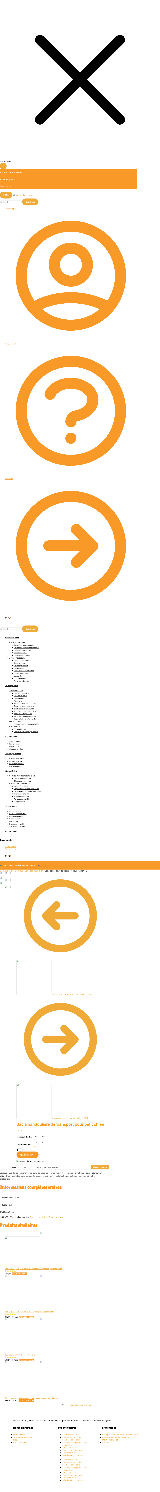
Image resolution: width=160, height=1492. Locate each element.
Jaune (43, 1136)
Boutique (19, 871)
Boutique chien (6, 871)
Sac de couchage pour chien (74, 1442)
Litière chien (67, 1445)
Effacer (37, 1147)
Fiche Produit (15, 1167)
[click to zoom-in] (8, 875)
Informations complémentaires (47, 1167)
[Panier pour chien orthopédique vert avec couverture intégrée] (40, 1395)
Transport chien (56, 1217)
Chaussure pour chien (72, 1437)
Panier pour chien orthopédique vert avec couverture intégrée (31, 1398)
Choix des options (26, 1317)
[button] (10, 1271)
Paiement (9, 478)
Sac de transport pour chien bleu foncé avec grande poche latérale (33, 1269)
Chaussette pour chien (72, 1450)
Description (27, 1167)
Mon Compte (10, 208)
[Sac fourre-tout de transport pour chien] (40, 1352)
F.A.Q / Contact (11, 343)
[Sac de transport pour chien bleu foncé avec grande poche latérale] (40, 1266)
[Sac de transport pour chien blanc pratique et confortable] (40, 1309)
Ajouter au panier (27, 1155)
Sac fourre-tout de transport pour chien (22, 1355)
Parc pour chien (69, 1447)
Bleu (36, 1136)
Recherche (30, 202)
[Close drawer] (3, 166)
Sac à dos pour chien (34, 871)
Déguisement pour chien (73, 1455)
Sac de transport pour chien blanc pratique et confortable (29, 1312)
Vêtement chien (69, 1452)
